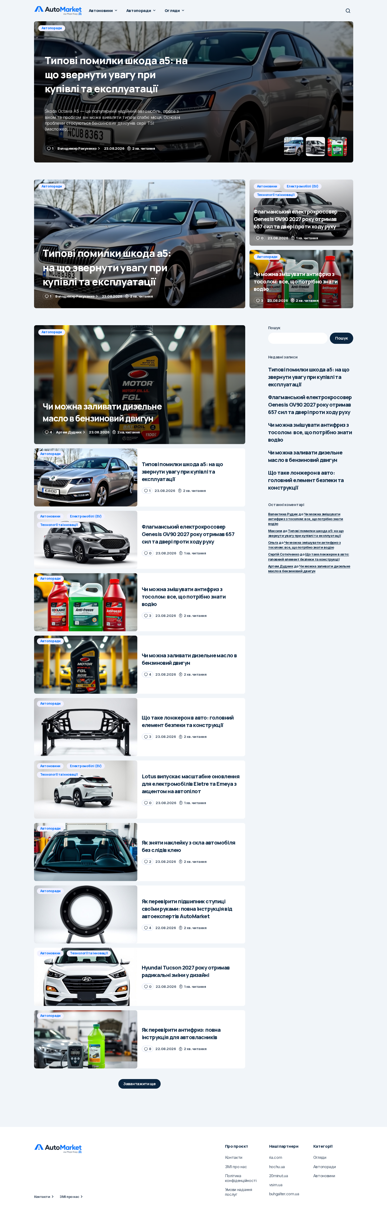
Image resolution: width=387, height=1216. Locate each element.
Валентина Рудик (283, 514)
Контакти (42, 1196)
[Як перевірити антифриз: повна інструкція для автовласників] (86, 1039)
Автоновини (51, 28)
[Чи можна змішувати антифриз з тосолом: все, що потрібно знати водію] (301, 279)
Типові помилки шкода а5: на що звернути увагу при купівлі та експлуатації (308, 377)
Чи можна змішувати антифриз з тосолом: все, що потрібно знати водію (310, 432)
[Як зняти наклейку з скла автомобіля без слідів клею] (86, 852)
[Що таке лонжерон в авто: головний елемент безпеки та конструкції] (86, 727)
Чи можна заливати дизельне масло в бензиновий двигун (305, 456)
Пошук (274, 327)
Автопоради (51, 186)
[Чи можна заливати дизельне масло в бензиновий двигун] (139, 384)
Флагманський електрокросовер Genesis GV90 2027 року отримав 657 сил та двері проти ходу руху (310, 405)
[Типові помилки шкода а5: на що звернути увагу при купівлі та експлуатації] (139, 243)
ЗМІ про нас (69, 1196)
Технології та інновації (131, 28)
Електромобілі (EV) (87, 28)
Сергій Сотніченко (283, 554)
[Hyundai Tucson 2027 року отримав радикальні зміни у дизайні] (86, 977)
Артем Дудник (280, 566)
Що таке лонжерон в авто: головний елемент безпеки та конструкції (306, 480)
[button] (348, 10)
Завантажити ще (139, 1084)
